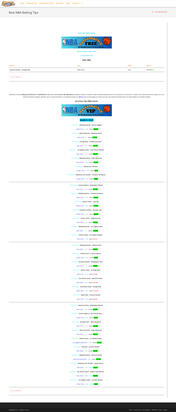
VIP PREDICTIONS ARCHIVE (45, 90)
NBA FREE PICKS (43, 28)
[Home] (153, 12)
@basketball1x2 (16, 28)
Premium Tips (137, 410)
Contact (165, 410)
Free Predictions (146, 410)
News (160, 410)
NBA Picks (154, 410)
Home (130, 410)
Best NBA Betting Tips (161, 12)
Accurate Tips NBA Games (23, 85)
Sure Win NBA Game (20, 23)
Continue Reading (16, 76)
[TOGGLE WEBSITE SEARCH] (82, 3)
